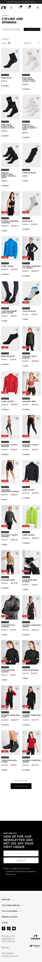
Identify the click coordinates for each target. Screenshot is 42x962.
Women (5, 15)
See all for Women (12, 29)
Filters (4, 43)
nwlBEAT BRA (29, 401)
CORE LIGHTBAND (30, 670)
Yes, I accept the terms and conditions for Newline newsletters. (21, 871)
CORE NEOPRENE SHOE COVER (9, 312)
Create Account (10, 917)
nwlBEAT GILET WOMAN (29, 357)
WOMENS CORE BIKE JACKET (31, 716)
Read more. (11, 874)
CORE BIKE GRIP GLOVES (29, 580)
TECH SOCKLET (29, 311)
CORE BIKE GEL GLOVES (8, 671)
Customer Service (11, 905)
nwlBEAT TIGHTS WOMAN (9, 445)
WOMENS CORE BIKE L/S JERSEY (31, 267)
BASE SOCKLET (8, 356)
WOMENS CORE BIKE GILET (10, 716)
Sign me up (21, 860)
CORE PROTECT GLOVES (8, 626)
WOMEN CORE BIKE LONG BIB (10, 222)
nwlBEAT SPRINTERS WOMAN (10, 490)
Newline (6, 899)
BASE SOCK (6, 78)
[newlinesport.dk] (3, 7)
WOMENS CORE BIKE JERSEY (31, 626)
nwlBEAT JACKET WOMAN (9, 535)
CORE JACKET (7, 266)
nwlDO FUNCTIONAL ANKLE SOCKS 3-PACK (29, 127)
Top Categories (10, 911)
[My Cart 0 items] (29, 7)
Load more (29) (21, 786)
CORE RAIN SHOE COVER (9, 761)
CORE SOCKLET (29, 173)
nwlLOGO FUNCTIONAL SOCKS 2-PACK (28, 79)
